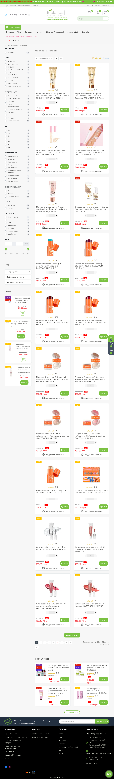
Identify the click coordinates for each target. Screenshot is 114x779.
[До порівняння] (68, 70)
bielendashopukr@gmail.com (98, 753)
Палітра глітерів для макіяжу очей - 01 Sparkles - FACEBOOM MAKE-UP (91, 491)
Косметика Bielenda (13, 45)
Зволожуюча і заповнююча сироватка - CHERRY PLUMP (96, 691)
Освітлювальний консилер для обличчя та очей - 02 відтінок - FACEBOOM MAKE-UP (50, 152)
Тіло (19, 32)
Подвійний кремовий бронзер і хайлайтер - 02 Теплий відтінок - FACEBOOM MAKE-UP (90, 379)
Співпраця (9, 752)
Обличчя (10, 32)
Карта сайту (91, 763)
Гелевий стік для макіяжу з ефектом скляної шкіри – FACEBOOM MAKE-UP (48, 266)
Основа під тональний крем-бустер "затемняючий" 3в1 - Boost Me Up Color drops (91, 209)
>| (37, 647)
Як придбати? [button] (12, 272)
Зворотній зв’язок (13, 755)
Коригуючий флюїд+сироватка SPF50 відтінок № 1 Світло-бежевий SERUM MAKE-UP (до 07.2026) (52, 96)
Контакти (35, 6)
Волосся (28, 32)
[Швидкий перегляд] (68, 74)
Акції (16, 41)
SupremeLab (72, 32)
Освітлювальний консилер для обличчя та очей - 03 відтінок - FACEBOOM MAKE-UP (89, 152)
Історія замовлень (40, 737)
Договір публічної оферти (13, 741)
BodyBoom (31, 36)
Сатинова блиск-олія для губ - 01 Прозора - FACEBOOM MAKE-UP (51, 548)
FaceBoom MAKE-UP (15, 36)
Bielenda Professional (55, 32)
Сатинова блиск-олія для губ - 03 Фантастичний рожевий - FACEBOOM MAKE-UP (51, 606)
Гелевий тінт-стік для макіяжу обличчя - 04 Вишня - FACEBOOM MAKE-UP (90, 322)
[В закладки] (68, 66)
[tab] (18, 271)
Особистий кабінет (101, 5)
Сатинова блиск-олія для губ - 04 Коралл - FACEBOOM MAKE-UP (90, 605)
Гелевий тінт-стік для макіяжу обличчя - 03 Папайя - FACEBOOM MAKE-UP (52, 322)
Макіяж (39, 32)
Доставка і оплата (23, 6)
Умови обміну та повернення (12, 747)
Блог (7, 758)
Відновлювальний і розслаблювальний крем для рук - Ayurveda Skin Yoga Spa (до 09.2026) (57, 693)
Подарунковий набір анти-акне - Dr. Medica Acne (58, 667)
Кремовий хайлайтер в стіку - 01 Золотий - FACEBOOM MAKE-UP (51, 491)
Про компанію (10, 6)
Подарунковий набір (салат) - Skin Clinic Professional (97, 667)
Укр (88, 6)
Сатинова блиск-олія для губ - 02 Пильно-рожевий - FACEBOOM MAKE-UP (90, 549)
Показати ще (72, 635)
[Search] (106, 18)
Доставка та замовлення (16, 737)
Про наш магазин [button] (15, 282)
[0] (97, 12)
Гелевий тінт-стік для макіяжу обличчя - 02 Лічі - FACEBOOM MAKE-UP (89, 266)
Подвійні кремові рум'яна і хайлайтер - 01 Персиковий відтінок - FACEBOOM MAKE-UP (52, 436)
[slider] (6, 249)
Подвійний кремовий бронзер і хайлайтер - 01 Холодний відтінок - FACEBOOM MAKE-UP (52, 379)
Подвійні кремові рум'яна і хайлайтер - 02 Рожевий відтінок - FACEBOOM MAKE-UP (90, 436)
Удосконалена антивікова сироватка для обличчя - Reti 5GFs (24, 372)
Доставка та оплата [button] (16, 277)
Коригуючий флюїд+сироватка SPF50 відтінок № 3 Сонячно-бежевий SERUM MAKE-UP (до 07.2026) (89, 97)
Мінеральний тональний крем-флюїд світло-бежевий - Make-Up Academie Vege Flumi (51, 209)
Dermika (85, 32)
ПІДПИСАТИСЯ (102, 721)
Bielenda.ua (54, 777)
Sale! (8, 41)
